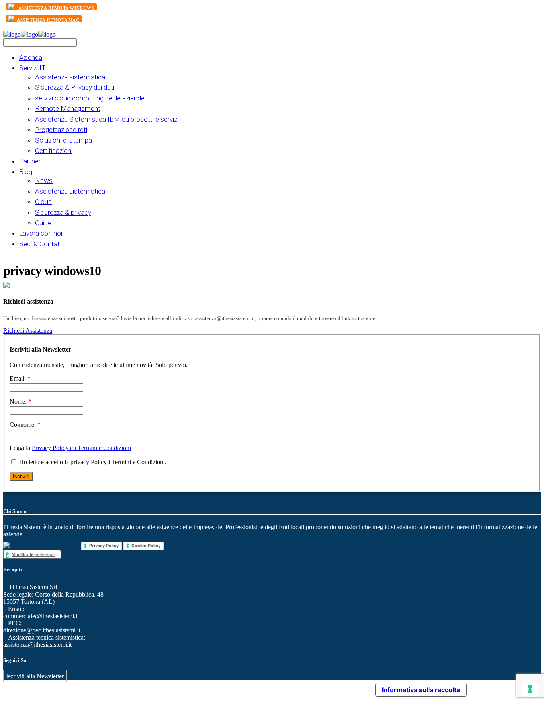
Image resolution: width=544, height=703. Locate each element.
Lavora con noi (40, 233)
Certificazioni (53, 151)
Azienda (30, 57)
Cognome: (25, 424)
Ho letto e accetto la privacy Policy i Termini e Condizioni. (92, 462)
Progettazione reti (61, 130)
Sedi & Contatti (41, 244)
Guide (43, 223)
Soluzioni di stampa (63, 140)
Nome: (20, 401)
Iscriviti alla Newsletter (35, 676)
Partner (30, 161)
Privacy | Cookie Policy (274, 687)
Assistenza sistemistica (70, 77)
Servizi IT (32, 68)
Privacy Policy (104, 545)
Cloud (43, 202)
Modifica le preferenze (33, 554)
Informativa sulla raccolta (421, 690)
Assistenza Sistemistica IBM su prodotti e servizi (106, 119)
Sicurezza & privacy (63, 212)
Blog (25, 172)
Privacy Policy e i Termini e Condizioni (81, 447)
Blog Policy (234, 687)
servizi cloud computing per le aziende (90, 98)
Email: (20, 378)
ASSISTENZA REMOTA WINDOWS (56, 8)
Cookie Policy (145, 545)
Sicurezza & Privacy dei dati (74, 87)
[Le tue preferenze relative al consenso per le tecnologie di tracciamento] (530, 689)
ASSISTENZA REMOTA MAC (48, 20)
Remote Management (67, 108)
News (44, 181)
